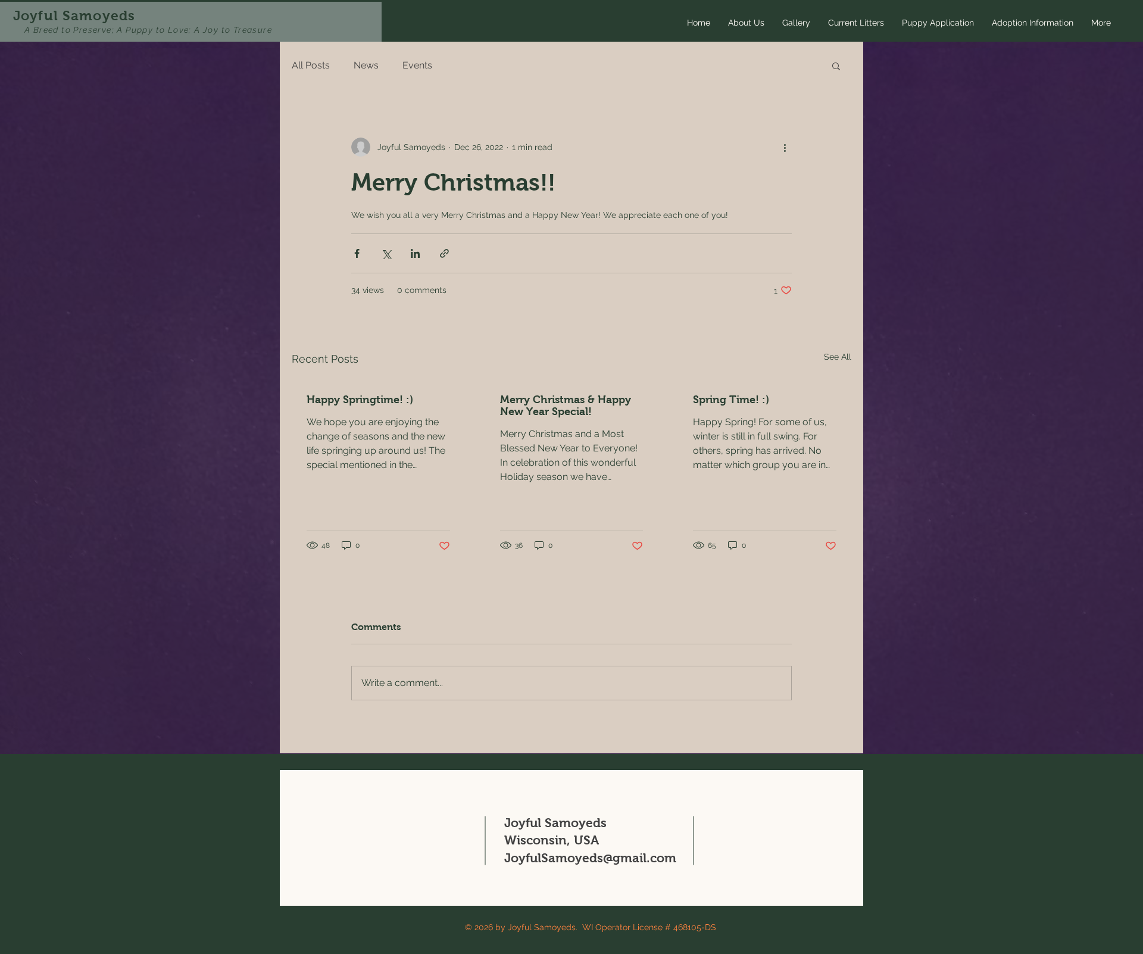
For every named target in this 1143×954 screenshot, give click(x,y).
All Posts (311, 65)
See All (837, 356)
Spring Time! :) (731, 400)
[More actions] (784, 147)
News (366, 65)
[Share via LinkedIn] (415, 253)
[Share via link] (444, 253)
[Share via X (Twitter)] (386, 253)
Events (417, 65)
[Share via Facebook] (357, 253)
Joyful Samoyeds (74, 15)
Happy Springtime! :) (360, 400)
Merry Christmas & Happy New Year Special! (565, 405)
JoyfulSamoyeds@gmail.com (590, 858)
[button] (836, 65)
